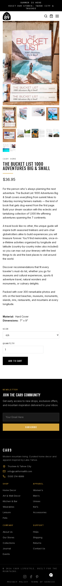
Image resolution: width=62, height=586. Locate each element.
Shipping (37, 537)
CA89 (7, 450)
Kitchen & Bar (10, 501)
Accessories (39, 512)
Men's (36, 495)
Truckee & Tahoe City (19, 466)
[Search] (46, 16)
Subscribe (31, 427)
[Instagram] (25, 576)
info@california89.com (20, 471)
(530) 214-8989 (16, 476)
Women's (38, 490)
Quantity (9, 343)
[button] (9, 117)
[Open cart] (51, 16)
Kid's (35, 506)
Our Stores (8, 537)
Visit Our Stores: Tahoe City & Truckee (31, 7)
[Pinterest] (37, 576)
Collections (9, 543)
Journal (7, 548)
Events (6, 554)
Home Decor (9, 490)
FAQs (36, 531)
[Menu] (57, 16)
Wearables (8, 506)
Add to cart (15, 360)
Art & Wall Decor (11, 495)
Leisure (7, 512)
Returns (37, 543)
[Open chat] (51, 575)
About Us (8, 531)
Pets (5, 517)
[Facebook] (31, 576)
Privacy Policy (17, 582)
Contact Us (39, 548)
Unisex (36, 501)
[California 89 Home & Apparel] (7, 16)
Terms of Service (43, 582)
